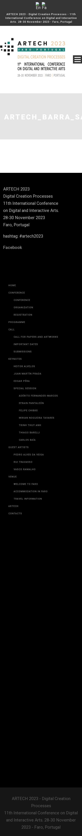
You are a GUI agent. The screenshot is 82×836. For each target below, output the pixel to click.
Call (11, 329)
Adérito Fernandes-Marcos (38, 395)
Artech (13, 506)
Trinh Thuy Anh (30, 425)
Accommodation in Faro (31, 491)
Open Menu (77, 59)
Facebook (12, 247)
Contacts (15, 513)
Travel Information (28, 498)
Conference (16, 292)
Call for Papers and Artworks (36, 337)
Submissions (23, 351)
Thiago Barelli (29, 432)
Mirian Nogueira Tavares (36, 418)
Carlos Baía (27, 440)
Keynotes (15, 359)
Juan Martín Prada (27, 373)
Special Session (25, 388)
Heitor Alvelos (24, 366)
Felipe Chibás (28, 410)
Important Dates (26, 344)
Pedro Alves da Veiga (29, 454)
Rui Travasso (23, 462)
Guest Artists (18, 447)
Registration (23, 315)
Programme (16, 322)
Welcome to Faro (26, 484)
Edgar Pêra (22, 381)
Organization (23, 307)
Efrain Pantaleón (31, 403)
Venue (12, 476)
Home (12, 285)
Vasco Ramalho (25, 469)
